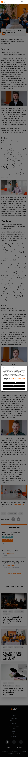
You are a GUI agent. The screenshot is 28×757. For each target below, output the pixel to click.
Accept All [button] (14, 382)
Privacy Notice (21, 378)
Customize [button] (14, 385)
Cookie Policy (14, 378)
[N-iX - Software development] (3, 2)
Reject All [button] (14, 388)
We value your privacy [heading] (9, 367)
